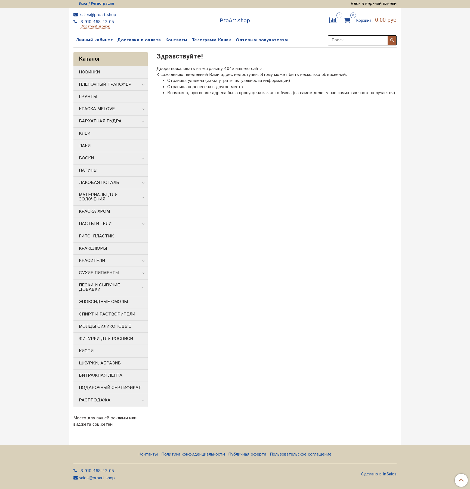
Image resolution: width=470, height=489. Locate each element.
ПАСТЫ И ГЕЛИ (95, 224)
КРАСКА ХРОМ (94, 211)
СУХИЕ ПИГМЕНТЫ (99, 273)
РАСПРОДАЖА (94, 400)
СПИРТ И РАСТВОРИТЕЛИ (107, 314)
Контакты (176, 40)
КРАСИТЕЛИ (92, 261)
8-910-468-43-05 (96, 22)
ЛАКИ (85, 146)
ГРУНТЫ (88, 97)
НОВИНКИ (89, 72)
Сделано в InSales (379, 474)
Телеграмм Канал (212, 40)
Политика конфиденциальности (193, 454)
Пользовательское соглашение (301, 454)
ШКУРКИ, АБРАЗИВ (100, 363)
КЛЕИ (84, 133)
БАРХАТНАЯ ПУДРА (100, 121)
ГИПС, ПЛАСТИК (96, 236)
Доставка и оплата (139, 40)
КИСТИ (86, 351)
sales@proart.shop (97, 15)
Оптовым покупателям (262, 40)
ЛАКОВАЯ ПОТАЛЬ (99, 182)
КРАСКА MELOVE (97, 109)
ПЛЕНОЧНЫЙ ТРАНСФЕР (105, 84)
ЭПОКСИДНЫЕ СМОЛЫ (103, 302)
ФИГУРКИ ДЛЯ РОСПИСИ (106, 339)
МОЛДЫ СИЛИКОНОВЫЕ (105, 326)
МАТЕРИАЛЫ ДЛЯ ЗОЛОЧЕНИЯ (98, 197)
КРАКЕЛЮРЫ (93, 248)
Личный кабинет (94, 40)
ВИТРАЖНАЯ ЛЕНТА (100, 375)
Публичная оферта (247, 454)
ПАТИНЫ (88, 170)
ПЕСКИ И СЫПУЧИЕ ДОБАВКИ (99, 287)
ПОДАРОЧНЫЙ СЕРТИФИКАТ (110, 388)
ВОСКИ (86, 158)
